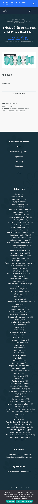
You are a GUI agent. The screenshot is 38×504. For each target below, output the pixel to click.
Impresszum (19, 157)
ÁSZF (19, 147)
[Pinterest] (27, 487)
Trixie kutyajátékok (22, 21)
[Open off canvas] (35, 11)
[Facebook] (11, 487)
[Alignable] (21, 487)
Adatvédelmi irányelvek (24, 501)
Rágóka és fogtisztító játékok (17, 21)
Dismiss (33, 3)
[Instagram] (16, 487)
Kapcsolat (19, 166)
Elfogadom (10, 501)
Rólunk (19, 173)
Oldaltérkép (19, 162)
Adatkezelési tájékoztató (19, 152)
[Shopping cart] (30, 11)
